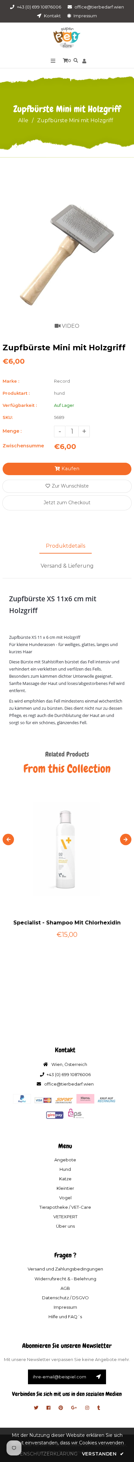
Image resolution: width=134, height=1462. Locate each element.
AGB (65, 1288)
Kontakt (52, 15)
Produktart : (16, 393)
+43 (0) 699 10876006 (39, 6)
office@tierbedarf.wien (99, 6)
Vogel (65, 1197)
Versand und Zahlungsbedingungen (65, 1268)
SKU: (8, 417)
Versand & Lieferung (67, 566)
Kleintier (65, 1188)
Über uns (65, 1226)
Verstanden (103, 1454)
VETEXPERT (65, 1216)
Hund (65, 1169)
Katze (65, 1178)
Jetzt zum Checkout (67, 503)
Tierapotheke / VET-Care (65, 1207)
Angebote (65, 1159)
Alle (23, 120)
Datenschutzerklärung (43, 1454)
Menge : (12, 431)
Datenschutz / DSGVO (65, 1297)
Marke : (11, 381)
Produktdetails (65, 546)
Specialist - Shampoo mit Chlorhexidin (67, 923)
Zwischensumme (23, 446)
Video (69, 326)
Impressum (85, 15)
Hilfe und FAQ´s (65, 1316)
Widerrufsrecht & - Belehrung (65, 1278)
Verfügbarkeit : (20, 405)
